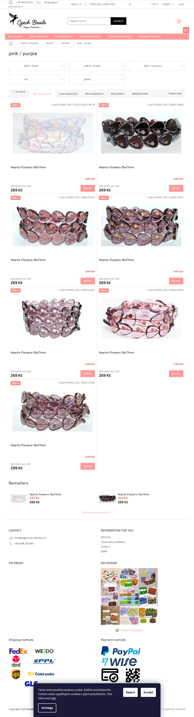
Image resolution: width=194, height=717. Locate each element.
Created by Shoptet (174, 709)
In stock (20, 92)
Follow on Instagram (132, 630)
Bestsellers (117, 94)
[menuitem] (15, 37)
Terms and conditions (102, 4)
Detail (88, 188)
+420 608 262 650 (23, 544)
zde (53, 698)
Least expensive (68, 94)
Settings (47, 708)
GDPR (104, 551)
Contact (105, 547)
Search (118, 21)
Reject (130, 692)
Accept (148, 692)
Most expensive (94, 94)
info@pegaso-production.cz (30, 538)
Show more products (95, 512)
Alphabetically (140, 94)
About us (76, 4)
